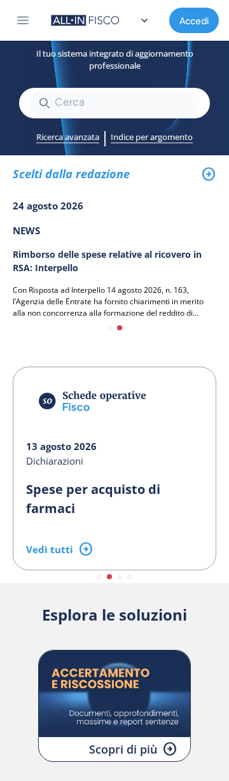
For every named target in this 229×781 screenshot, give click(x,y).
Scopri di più (123, 749)
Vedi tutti (49, 549)
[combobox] (114, 103)
